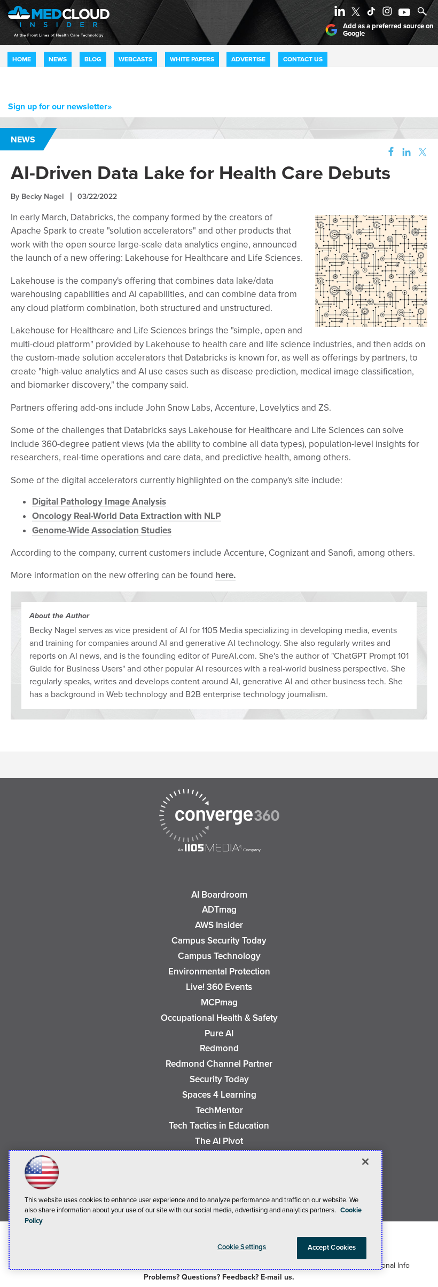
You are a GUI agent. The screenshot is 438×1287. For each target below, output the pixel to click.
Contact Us (303, 59)
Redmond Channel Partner (219, 1063)
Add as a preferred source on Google (388, 30)
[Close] (365, 1161)
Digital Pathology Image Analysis (99, 501)
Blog (92, 59)
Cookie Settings (242, 1247)
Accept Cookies (332, 1247)
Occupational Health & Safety (219, 1018)
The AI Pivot (219, 1141)
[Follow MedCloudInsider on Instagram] (389, 13)
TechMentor (219, 1110)
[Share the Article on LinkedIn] (404, 152)
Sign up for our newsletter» (60, 106)
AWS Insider (219, 925)
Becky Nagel (42, 196)
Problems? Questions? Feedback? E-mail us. (219, 1277)
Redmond (219, 1048)
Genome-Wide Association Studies (101, 530)
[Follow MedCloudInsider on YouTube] (406, 13)
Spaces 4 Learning (219, 1094)
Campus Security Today (219, 940)
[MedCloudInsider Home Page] (55, 39)
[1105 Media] (219, 849)
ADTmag (219, 909)
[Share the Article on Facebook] (388, 152)
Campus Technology (219, 956)
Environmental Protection (219, 971)
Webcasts (135, 59)
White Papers (192, 59)
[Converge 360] (219, 817)
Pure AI (219, 1033)
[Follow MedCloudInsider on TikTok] (373, 13)
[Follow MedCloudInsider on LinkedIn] (341, 13)
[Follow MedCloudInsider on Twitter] (357, 13)
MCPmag (219, 1002)
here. (225, 575)
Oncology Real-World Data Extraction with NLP (126, 516)
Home (21, 59)
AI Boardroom (219, 894)
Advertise (248, 59)
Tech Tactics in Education (219, 1125)
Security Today (219, 1079)
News (58, 59)
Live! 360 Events (219, 987)
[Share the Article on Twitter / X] (421, 152)
